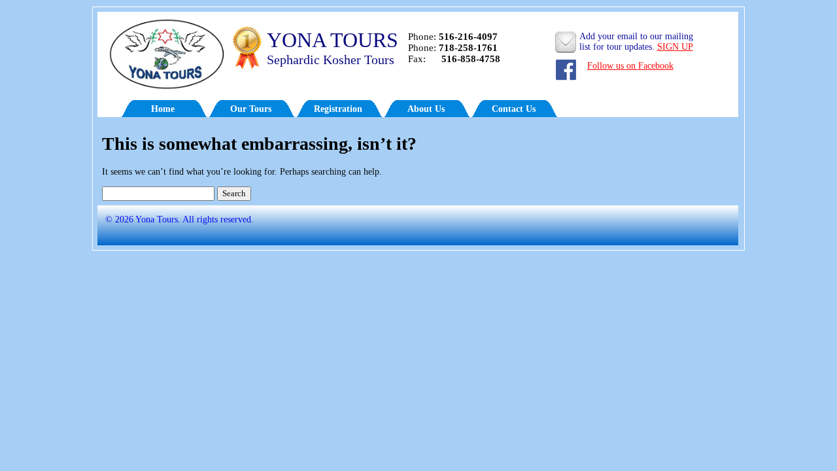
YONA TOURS (332, 40)
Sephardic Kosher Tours (330, 59)
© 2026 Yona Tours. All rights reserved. (175, 219)
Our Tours (250, 109)
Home (163, 109)
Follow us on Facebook (630, 66)
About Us (426, 109)
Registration (338, 109)
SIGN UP (675, 47)
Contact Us (514, 109)
